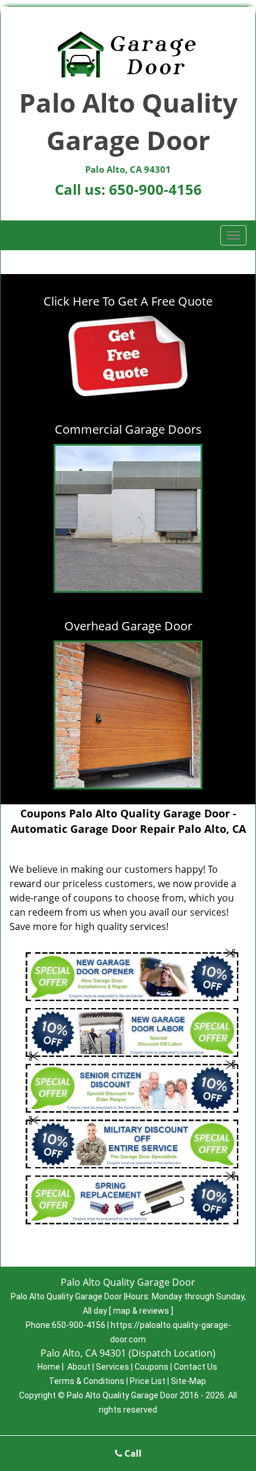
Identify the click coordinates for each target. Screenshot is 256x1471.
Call (132, 1453)
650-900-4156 (155, 189)
